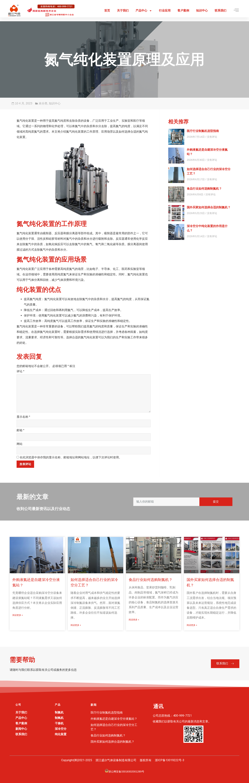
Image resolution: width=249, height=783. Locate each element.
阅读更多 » (17, 615)
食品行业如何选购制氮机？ (204, 188)
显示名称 (23, 416)
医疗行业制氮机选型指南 (203, 130)
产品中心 (141, 10)
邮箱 (20, 430)
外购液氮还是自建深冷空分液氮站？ (114, 718)
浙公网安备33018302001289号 (126, 771)
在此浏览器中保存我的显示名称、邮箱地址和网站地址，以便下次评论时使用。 (71, 457)
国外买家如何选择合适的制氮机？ (209, 207)
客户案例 (183, 10)
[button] (225, 663)
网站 (19, 443)
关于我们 (123, 10)
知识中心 (202, 10)
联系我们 (220, 10)
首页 (107, 10)
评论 (20, 371)
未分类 (43, 103)
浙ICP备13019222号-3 (169, 760)
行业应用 (165, 10)
